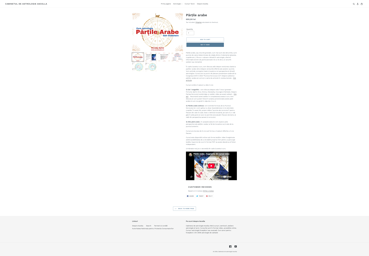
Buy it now (205, 44)
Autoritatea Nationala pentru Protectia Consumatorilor (153, 228)
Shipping (198, 22)
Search (148, 226)
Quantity (189, 29)
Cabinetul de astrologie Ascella (26, 4)
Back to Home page (186, 208)
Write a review (208, 191)
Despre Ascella (137, 226)
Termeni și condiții (160, 226)
